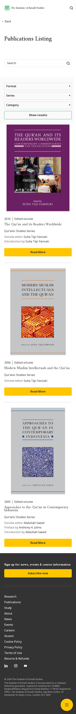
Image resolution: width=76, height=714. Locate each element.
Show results (38, 115)
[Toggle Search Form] (71, 8)
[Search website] (68, 63)
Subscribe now (38, 573)
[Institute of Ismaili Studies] (24, 8)
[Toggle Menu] (67, 705)
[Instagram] (16, 665)
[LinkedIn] (6, 665)
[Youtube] (26, 665)
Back (8, 21)
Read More (38, 252)
